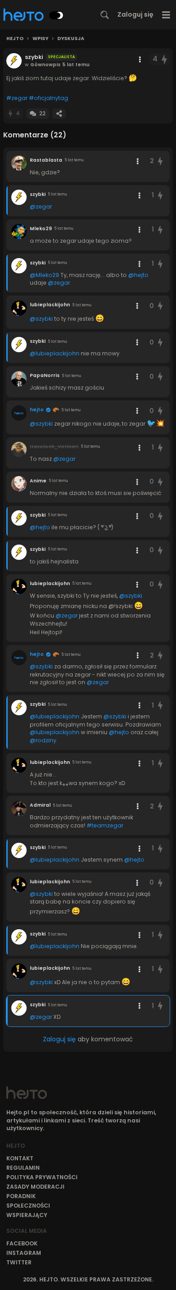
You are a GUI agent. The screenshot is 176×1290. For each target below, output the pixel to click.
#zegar (17, 98)
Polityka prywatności (42, 1177)
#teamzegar (105, 825)
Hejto (14, 39)
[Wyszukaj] (104, 15)
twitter (19, 1262)
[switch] (56, 15)
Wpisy (40, 39)
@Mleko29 (44, 275)
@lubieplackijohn (54, 353)
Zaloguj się (135, 14)
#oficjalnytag (48, 98)
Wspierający (26, 1215)
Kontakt (19, 1158)
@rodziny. (44, 740)
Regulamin (23, 1168)
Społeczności (28, 1205)
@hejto (138, 275)
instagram (23, 1253)
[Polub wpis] (164, 59)
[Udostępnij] (59, 114)
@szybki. (131, 596)
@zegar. (59, 282)
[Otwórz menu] (166, 15)
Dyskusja (70, 39)
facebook (21, 1243)
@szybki (41, 318)
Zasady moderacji (35, 1186)
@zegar (41, 206)
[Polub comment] (160, 161)
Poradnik (21, 1196)
